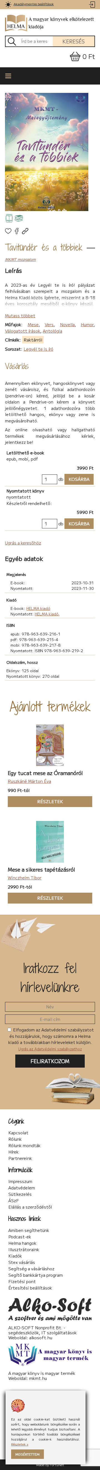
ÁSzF (13, 1200)
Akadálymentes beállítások (34, 3)
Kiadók (15, 1255)
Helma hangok (22, 1243)
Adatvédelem (21, 1187)
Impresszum (20, 1181)
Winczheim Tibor (24, 877)
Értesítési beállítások (30, 1287)
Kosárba (76, 479)
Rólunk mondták (24, 1145)
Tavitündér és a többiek (43, 247)
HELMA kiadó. (47, 614)
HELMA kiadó (38, 608)
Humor (87, 324)
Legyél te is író (38, 349)
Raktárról (33, 340)
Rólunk (15, 1139)
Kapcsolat (18, 1132)
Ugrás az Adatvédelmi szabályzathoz (50, 1048)
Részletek (35, 801)
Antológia (52, 331)
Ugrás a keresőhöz (23, 543)
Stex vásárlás (21, 1262)
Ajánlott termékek (50, 706)
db (60, 479)
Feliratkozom (50, 1061)
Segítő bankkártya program (35, 1275)
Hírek (13, 1151)
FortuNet (57, 1464)
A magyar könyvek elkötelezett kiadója (61, 23)
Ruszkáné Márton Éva (29, 781)
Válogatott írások (22, 331)
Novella (67, 324)
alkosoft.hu (40, 1337)
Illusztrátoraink (23, 1249)
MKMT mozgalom (20, 259)
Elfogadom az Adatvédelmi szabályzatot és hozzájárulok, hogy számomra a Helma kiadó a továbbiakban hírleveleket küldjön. (51, 1039)
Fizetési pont (22, 1281)
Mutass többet (20, 315)
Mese (33, 324)
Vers (49, 324)
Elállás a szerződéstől (30, 1206)
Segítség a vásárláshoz (31, 1268)
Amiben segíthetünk (28, 1230)
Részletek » (19, 1444)
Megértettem (27, 1454)
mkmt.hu (38, 1378)
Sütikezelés (20, 1194)
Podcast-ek (19, 1236)
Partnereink (20, 1158)
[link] (8, 4)
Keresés (73, 41)
